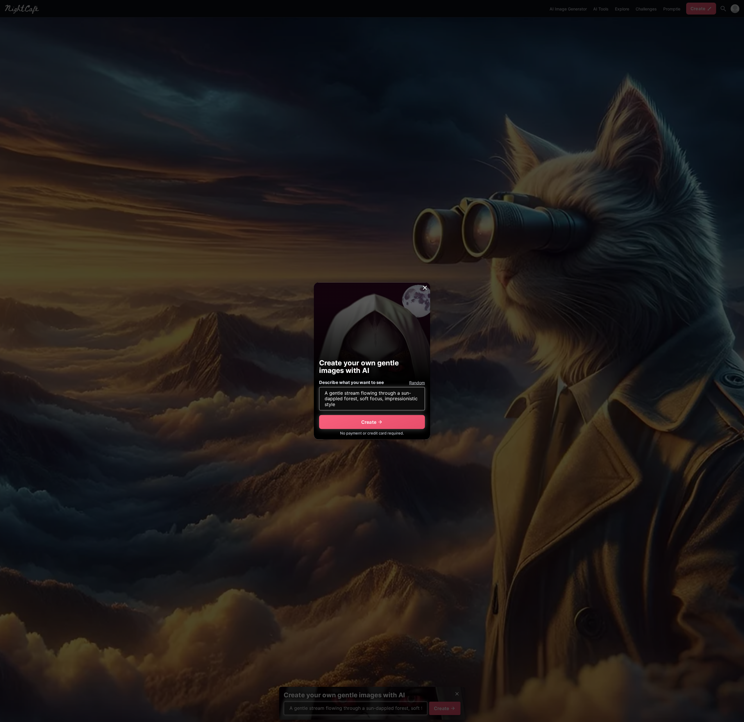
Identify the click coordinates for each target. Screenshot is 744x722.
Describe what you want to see (351, 382)
